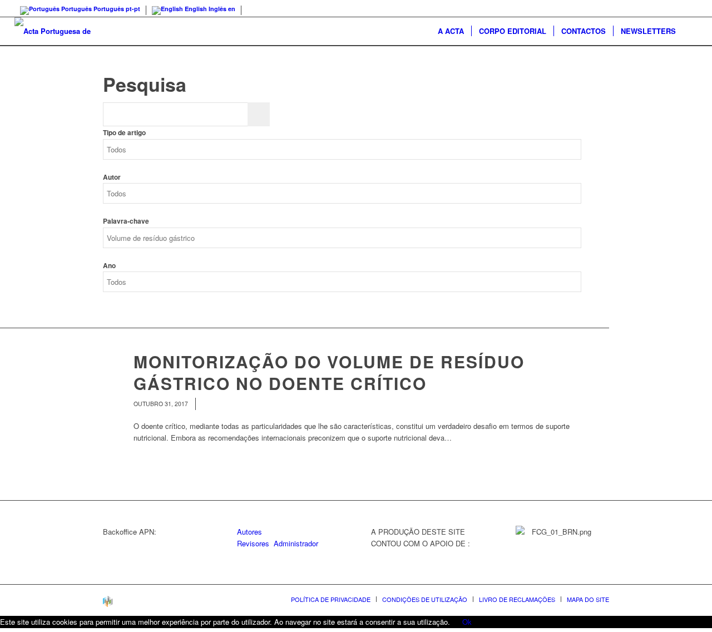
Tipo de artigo (124, 132)
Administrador (296, 543)
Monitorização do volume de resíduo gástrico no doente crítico (329, 372)
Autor (112, 177)
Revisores (253, 543)
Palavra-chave (126, 221)
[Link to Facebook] (689, 8)
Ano (109, 265)
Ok (467, 621)
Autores (249, 531)
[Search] (690, 31)
